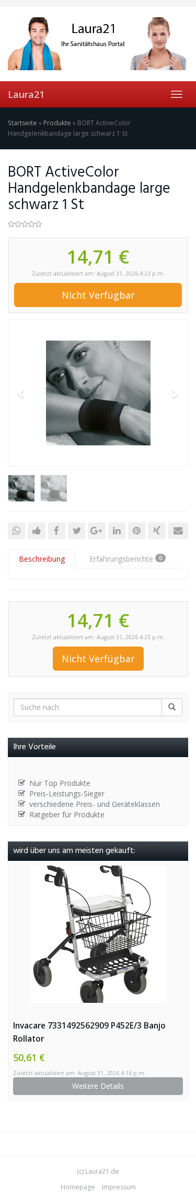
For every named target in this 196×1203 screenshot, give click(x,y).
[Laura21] (98, 43)
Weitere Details (98, 1086)
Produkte (57, 122)
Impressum (119, 1187)
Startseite (22, 122)
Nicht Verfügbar (98, 295)
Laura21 (26, 94)
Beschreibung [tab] (42, 559)
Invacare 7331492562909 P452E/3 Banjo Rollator (89, 1032)
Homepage (78, 1187)
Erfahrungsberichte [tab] (125, 559)
